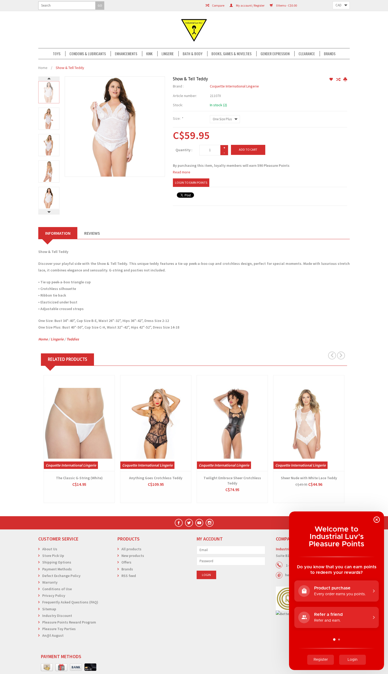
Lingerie (168, 53)
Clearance (307, 53)
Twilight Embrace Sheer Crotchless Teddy (232, 481)
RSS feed (128, 575)
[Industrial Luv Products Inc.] (194, 29)
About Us (49, 549)
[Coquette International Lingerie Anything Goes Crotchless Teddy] (155, 423)
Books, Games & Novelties (231, 53)
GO (100, 5)
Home (43, 67)
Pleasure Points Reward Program (69, 622)
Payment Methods (57, 569)
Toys (56, 53)
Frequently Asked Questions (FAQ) (70, 602)
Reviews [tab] (92, 233)
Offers (126, 562)
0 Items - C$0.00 (286, 5)
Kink (149, 53)
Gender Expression (275, 53)
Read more (181, 172)
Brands (329, 53)
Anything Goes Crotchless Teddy (155, 478)
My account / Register (249, 5)
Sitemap (49, 609)
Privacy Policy (53, 595)
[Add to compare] (338, 79)
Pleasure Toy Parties (59, 628)
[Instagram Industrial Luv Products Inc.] (210, 523)
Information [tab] (57, 233)
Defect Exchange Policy (61, 575)
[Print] (345, 79)
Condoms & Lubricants (87, 53)
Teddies (73, 339)
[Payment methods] (47, 667)
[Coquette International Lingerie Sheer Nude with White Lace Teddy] (308, 423)
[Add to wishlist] (331, 79)
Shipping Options (56, 562)
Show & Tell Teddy (70, 67)
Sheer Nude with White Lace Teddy (309, 478)
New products (132, 555)
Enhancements (126, 53)
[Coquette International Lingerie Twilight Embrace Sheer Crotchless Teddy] (232, 423)
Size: (178, 118)
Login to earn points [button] (191, 182)
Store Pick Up (53, 555)
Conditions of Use (57, 589)
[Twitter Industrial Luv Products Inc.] (189, 523)
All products (131, 549)
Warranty (50, 582)
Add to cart (248, 149)
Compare (217, 5)
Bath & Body (192, 53)
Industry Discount (57, 615)
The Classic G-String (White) (79, 478)
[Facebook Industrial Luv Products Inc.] (179, 523)
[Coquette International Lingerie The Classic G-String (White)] (79, 423)
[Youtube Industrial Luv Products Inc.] (199, 523)
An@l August (53, 635)
